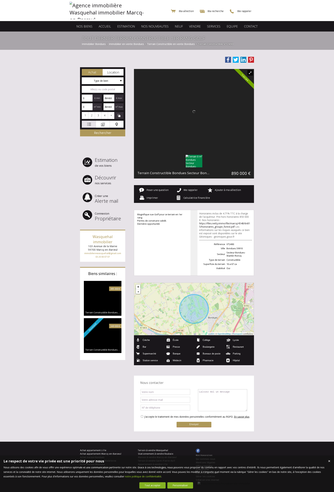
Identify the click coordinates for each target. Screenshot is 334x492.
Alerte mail (106, 199)
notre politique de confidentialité (143, 476)
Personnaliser (180, 485)
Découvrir (105, 179)
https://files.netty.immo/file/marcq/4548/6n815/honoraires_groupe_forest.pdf (224, 225)
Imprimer (152, 197)
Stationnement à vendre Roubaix (155, 453)
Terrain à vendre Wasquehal (153, 450)
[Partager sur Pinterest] (251, 60)
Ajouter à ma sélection (228, 190)
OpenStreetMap (224, 333)
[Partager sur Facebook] (228, 60)
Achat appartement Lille (93, 450)
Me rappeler (191, 190)
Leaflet (211, 333)
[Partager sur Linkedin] (243, 60)
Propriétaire (108, 216)
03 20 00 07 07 (103, 256)
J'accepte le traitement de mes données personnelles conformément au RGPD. (188, 416)
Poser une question (157, 190)
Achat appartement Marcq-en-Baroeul (100, 453)
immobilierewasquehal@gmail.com (102, 253)
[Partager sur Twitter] (236, 60)
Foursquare (237, 333)
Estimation (106, 162)
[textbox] (103, 89)
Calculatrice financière (197, 197)
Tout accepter (152, 485)
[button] (92, 72)
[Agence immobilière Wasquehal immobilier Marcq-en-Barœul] (115, 19)
